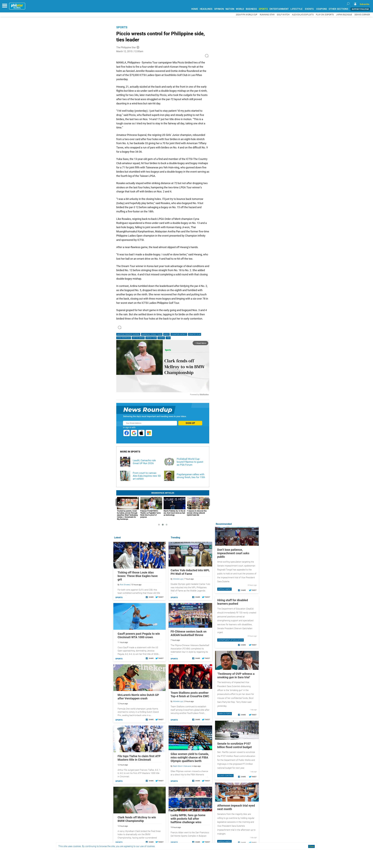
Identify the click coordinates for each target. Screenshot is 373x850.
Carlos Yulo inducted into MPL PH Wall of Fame (190, 572)
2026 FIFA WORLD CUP (246, 14)
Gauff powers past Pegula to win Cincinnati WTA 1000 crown (139, 635)
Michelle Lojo (178, 579)
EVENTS (309, 9)
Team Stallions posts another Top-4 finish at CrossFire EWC (190, 694)
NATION (230, 9)
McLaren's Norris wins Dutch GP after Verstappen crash (138, 696)
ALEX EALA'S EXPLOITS (303, 14)
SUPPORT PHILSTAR (360, 9)
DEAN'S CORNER (362, 14)
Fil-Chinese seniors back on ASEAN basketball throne (188, 633)
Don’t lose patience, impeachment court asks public (233, 553)
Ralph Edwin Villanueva (182, 766)
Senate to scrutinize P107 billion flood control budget (234, 745)
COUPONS (321, 9)
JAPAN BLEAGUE (344, 14)
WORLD (240, 9)
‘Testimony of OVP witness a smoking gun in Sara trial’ (236, 675)
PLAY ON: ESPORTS (325, 14)
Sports (121, 27)
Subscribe (364, 4)
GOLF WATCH (283, 14)
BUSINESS (251, 9)
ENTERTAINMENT (279, 9)
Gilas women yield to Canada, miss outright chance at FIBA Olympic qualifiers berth (190, 757)
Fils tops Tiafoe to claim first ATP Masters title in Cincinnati (139, 757)
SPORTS (263, 9)
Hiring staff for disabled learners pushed (232, 601)
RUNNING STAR (267, 14)
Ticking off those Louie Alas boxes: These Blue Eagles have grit (138, 576)
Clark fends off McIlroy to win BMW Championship (137, 819)
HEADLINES (206, 9)
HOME (194, 9)
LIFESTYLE (296, 9)
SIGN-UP (190, 423)
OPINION (219, 9)
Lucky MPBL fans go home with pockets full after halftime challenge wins (188, 818)
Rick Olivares (125, 585)
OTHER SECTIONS (338, 9)
